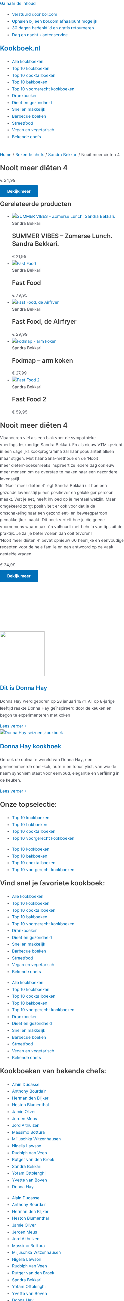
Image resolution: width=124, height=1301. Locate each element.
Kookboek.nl (20, 48)
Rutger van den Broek (33, 1159)
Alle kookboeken (27, 61)
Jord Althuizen (25, 1125)
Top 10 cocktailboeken (33, 75)
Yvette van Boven (29, 1180)
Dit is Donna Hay (23, 687)
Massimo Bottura (28, 1132)
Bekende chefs (26, 136)
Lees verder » (13, 726)
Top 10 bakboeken (29, 82)
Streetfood (22, 123)
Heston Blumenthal (30, 1104)
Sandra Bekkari (62, 154)
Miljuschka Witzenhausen (36, 1138)
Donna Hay (23, 1186)
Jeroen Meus (24, 1118)
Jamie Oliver (24, 1111)
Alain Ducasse (25, 1084)
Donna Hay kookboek (30, 746)
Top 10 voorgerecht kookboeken (43, 89)
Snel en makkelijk (28, 109)
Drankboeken (25, 95)
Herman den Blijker (30, 1098)
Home (5, 154)
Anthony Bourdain (29, 1091)
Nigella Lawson (26, 1145)
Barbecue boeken (29, 116)
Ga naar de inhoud (18, 3)
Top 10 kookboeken (30, 68)
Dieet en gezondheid (32, 102)
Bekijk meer (19, 191)
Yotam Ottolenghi (28, 1173)
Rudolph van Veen (29, 1152)
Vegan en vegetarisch (33, 129)
